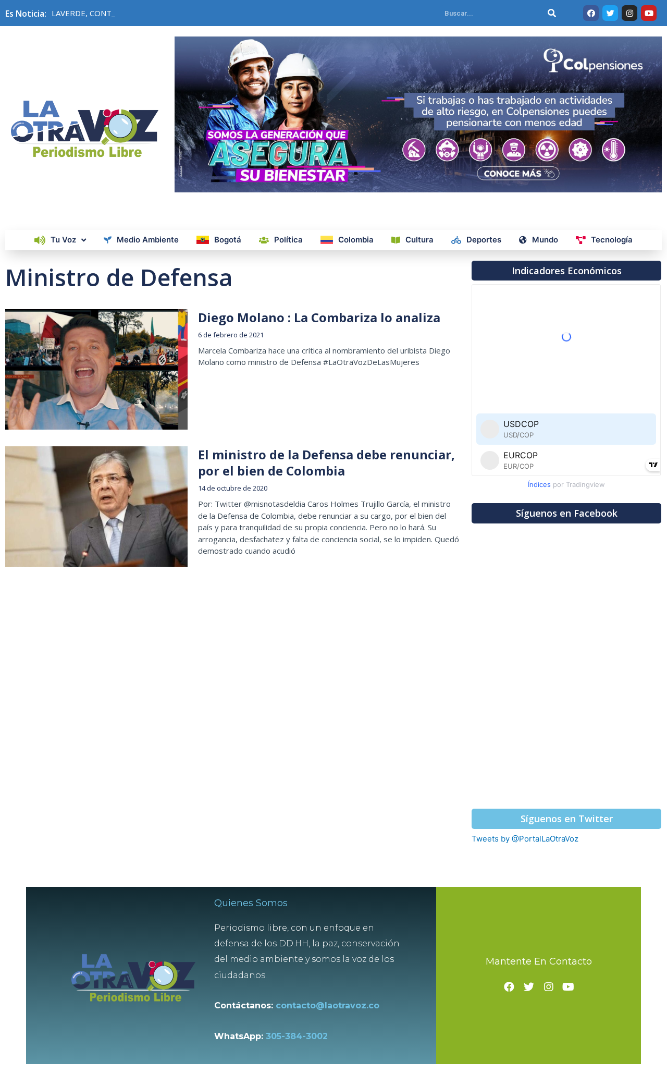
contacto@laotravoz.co (330, 1005)
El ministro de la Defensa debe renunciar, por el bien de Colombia (326, 462)
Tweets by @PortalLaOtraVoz (525, 839)
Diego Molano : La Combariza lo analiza (319, 317)
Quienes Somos (251, 903)
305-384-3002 (297, 1036)
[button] (566, 271)
